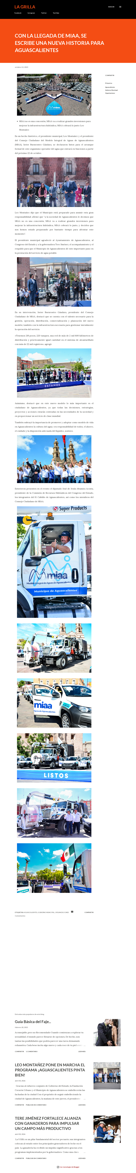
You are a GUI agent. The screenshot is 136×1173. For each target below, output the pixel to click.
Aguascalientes (110, 87)
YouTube (56, 13)
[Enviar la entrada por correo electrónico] (72, 912)
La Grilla (24, 6)
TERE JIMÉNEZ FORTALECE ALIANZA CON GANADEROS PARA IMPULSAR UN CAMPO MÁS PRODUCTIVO (48, 1123)
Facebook (17, 13)
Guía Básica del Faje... (33, 1021)
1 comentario (32, 1051)
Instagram (31, 13)
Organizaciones (110, 93)
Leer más (81, 1051)
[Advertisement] (51, 987)
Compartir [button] (109, 75)
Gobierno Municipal (111, 90)
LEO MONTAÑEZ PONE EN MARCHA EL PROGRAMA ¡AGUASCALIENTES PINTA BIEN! (50, 1069)
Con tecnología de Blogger (69, 1167)
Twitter (44, 13)
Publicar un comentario (36, 1105)
